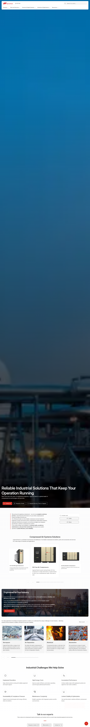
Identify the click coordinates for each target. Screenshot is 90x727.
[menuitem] (6, 7)
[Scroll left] (28, 582)
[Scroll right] (32, 582)
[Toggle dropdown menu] (87, 622)
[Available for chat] (86, 723)
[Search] (65, 3)
